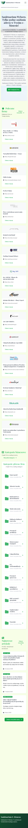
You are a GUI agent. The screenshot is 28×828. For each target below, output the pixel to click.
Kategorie (15, 94)
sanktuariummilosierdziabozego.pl (9, 7)
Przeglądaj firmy (14, 89)
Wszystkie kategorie (9, 458)
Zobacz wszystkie (19, 112)
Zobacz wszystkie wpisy (13, 719)
